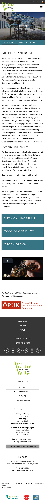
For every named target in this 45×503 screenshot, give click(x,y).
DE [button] (37, 2)
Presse (22, 334)
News (22, 330)
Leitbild (23, 42)
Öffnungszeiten (22, 339)
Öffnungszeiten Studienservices (22, 439)
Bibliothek (22, 321)
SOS (32, 2)
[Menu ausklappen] (41, 8)
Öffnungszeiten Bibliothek (23, 442)
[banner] (8, 8)
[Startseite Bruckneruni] (22, 368)
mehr (32, 42)
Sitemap (22, 387)
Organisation (9, 42)
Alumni (22, 326)
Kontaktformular (22, 400)
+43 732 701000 (23, 468)
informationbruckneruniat (22, 470)
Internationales (22, 343)
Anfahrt (22, 396)
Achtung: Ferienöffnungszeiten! (23, 446)
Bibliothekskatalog (22, 391)
